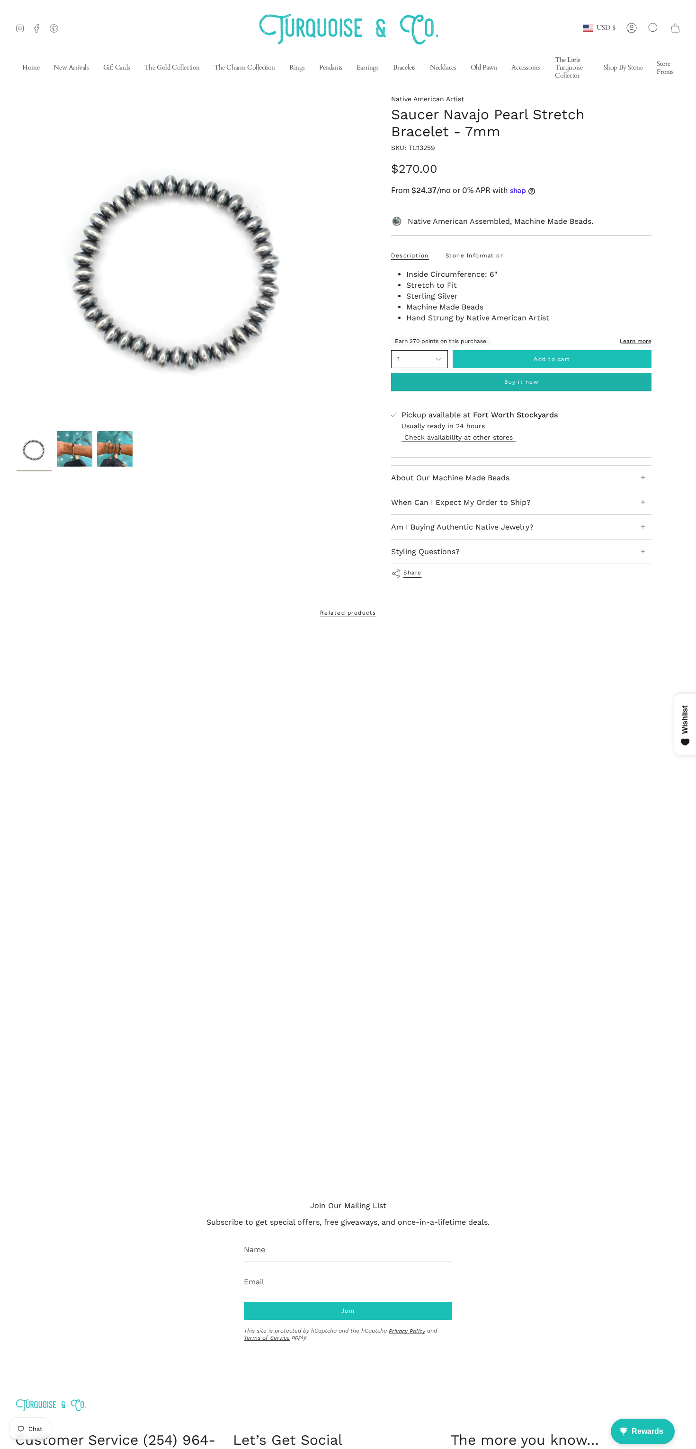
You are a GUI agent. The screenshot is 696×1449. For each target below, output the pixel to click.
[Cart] (675, 28)
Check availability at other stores (458, 437)
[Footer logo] (50, 1404)
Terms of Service (267, 1337)
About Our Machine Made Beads (450, 477)
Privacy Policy (407, 1331)
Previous (16, 260)
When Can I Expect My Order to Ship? (461, 502)
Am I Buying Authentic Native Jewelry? (462, 526)
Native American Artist (427, 99)
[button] (367, 68)
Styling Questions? (425, 551)
